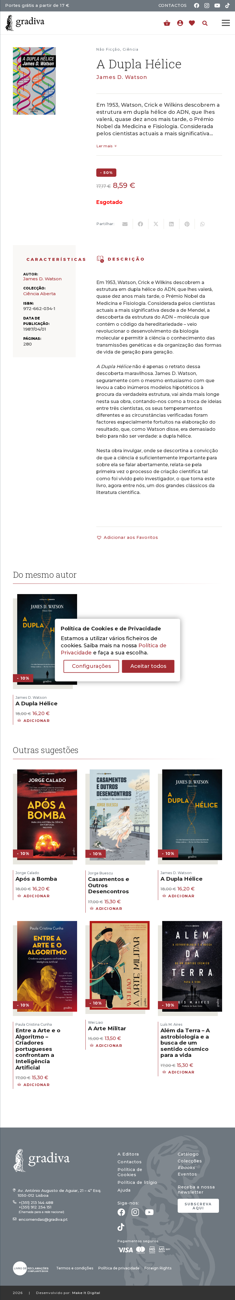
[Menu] (226, 23)
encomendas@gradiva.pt (43, 1219)
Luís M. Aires (171, 1024)
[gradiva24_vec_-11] (25, 22)
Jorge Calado (27, 873)
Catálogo (188, 1154)
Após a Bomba (36, 879)
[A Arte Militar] (120, 924)
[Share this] (140, 224)
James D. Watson (121, 77)
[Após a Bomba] (47, 773)
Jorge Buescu (100, 873)
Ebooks (186, 1167)
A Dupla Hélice (36, 703)
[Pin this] (187, 224)
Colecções (190, 1161)
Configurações (91, 666)
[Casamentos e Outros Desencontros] (120, 773)
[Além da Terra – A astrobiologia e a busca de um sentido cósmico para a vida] (192, 924)
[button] (205, 23)
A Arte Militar (107, 1028)
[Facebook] (196, 5)
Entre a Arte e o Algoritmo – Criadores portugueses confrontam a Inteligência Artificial (37, 1049)
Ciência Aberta (39, 293)
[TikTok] (227, 5)
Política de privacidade (119, 1268)
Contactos (129, 1161)
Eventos (187, 1174)
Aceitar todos (148, 666)
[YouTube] (217, 5)
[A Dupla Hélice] (47, 597)
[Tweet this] (156, 224)
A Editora (128, 1154)
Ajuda (124, 1190)
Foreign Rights (158, 1268)
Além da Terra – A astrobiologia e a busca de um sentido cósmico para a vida (185, 1042)
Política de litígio (137, 1182)
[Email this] (125, 224)
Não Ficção (108, 49)
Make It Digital (86, 1293)
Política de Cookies (129, 1172)
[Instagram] (206, 6)
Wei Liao (95, 1022)
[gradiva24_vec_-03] (30, 1268)
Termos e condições (74, 1268)
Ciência (130, 49)
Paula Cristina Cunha (33, 1024)
